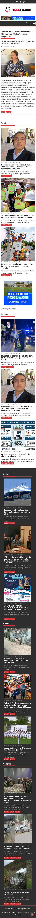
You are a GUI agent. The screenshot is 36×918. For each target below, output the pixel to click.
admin (14, 47)
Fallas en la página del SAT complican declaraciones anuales (17, 42)
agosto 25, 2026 (9, 745)
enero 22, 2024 (9, 844)
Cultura (6, 523)
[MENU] (34, 23)
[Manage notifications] (32, 914)
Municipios (4, 367)
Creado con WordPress (8, 912)
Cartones (6, 811)
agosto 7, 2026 (9, 554)
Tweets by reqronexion (9, 309)
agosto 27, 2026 (7, 162)
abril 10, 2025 (9, 794)
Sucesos (11, 367)
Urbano (12, 672)
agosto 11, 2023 (9, 890)
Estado (3, 112)
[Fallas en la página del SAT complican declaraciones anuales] (18, 63)
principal (8, 112)
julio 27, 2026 (8, 603)
